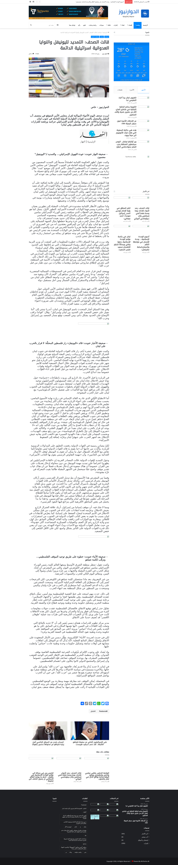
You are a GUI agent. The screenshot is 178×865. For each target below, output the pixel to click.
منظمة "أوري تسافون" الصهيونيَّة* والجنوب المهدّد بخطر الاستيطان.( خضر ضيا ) (73, 847)
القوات (84, 812)
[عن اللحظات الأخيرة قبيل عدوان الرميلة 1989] (143, 124)
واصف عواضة (78, 852)
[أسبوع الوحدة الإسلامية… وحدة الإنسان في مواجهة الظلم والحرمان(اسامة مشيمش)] (141, 229)
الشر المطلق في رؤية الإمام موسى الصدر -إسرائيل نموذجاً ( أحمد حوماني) (123, 213)
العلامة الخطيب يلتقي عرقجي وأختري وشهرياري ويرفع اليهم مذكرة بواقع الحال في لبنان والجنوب (97, 776)
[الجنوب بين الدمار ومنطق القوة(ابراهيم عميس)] (104, 817)
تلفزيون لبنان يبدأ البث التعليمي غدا (127, 99)
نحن (85, 852)
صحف (101, 37)
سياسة (138, 25)
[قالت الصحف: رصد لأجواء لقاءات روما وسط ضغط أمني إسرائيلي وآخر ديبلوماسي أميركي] (69, 764)
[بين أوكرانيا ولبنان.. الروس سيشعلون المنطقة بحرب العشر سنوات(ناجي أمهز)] (143, 144)
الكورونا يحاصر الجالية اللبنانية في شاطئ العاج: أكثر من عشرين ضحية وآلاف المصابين (125, 110)
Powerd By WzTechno (141, 861)
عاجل (92, 711)
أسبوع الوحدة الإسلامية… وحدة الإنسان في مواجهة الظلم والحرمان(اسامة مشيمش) (141, 243)
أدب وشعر (145, 837)
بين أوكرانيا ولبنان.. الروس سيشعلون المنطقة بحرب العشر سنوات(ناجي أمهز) (126, 144)
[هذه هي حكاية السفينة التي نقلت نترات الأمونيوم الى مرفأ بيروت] (143, 133)
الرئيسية (145, 25)
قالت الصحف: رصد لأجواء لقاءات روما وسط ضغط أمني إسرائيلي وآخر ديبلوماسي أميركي (69, 776)
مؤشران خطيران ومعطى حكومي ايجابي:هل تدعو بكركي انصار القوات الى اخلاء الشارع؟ (73, 831)
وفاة (70, 852)
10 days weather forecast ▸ (131, 80)
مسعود (84, 843)
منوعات (101, 25)
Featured (102, 711)
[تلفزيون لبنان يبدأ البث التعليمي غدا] (143, 100)
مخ (85, 835)
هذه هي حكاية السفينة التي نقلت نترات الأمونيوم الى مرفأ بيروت (126, 132)
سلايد (85, 827)
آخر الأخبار (145, 834)
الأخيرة (132, 90)
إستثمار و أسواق (143, 840)
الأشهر (143, 90)
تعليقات (119, 90)
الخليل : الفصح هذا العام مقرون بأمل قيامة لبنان (74, 808)
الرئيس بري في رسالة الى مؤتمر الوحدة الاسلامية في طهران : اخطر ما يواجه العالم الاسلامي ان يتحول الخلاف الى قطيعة (41, 777)
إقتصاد (130, 25)
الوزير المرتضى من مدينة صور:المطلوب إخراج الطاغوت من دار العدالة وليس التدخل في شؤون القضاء (74, 817)
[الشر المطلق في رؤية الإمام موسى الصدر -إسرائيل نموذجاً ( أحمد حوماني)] (122, 201)
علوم (84, 25)
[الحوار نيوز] (133, 13)
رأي (79, 25)
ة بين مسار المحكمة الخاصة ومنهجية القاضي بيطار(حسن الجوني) (75, 822)
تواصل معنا (72, 25)
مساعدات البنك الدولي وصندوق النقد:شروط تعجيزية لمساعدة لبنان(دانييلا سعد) (75, 839)
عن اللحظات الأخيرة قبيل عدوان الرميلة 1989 (126, 122)
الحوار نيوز (105, 53)
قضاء (123, 25)
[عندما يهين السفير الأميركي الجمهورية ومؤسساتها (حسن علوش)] (114, 817)
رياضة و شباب (93, 25)
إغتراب (116, 25)
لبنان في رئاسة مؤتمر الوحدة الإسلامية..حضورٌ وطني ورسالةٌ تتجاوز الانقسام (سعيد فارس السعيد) (96, 2)
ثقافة (109, 25)
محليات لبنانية (95, 37)
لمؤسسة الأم (68, 827)
